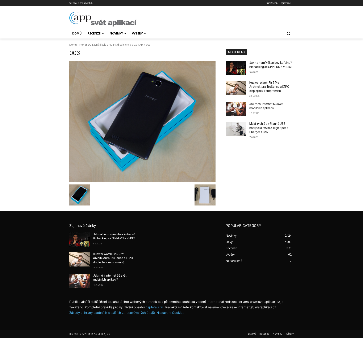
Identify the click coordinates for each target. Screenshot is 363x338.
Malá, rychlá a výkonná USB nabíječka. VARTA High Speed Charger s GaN (268, 128)
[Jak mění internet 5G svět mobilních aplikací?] (236, 109)
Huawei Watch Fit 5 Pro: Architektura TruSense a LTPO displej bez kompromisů (269, 87)
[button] (289, 33)
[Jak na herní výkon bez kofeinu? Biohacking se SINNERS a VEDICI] (236, 68)
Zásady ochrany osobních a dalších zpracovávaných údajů (112, 313)
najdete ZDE (155, 307)
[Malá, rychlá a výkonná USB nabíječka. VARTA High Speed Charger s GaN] (236, 129)
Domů (73, 44)
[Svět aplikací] (103, 19)
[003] (142, 121)
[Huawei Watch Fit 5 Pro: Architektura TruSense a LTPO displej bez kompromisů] (236, 88)
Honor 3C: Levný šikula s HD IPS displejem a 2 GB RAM (111, 44)
